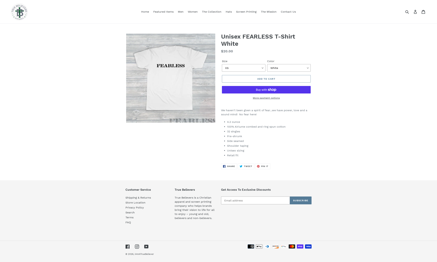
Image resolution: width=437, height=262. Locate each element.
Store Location (135, 202)
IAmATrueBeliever (144, 254)
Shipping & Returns (138, 197)
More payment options (266, 98)
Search (130, 212)
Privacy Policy (134, 207)
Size (224, 61)
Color (270, 61)
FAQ (128, 222)
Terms (129, 217)
